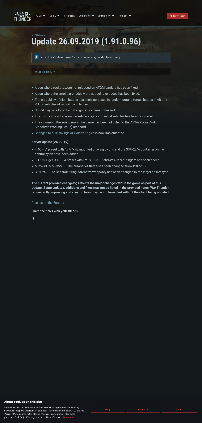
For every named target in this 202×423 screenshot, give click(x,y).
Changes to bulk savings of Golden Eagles (64, 133)
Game (39, 16)
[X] (34, 218)
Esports (122, 16)
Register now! (177, 16)
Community (104, 16)
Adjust (179, 409)
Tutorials (69, 16)
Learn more (69, 417)
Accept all (143, 409)
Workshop (84, 16)
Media (53, 16)
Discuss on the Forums (47, 203)
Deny (107, 409)
